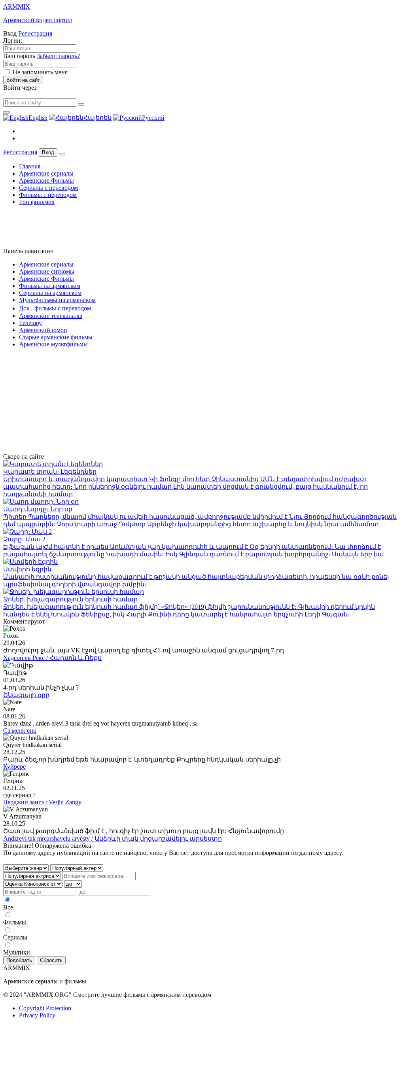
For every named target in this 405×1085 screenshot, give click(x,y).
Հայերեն (97, 117)
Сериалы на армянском (50, 292)
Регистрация (35, 33)
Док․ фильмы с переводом (55, 308)
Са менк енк (19, 730)
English (37, 117)
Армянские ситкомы (46, 271)
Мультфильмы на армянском (57, 300)
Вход (48, 152)
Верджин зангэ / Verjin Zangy (42, 802)
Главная (29, 166)
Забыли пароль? (58, 56)
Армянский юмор (43, 330)
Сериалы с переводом (48, 187)
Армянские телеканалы (50, 315)
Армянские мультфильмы (53, 344)
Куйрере (14, 766)
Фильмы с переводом (48, 194)
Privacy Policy (37, 1015)
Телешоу (30, 322)
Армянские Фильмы (46, 180)
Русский (153, 117)
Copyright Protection (45, 1008)
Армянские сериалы (46, 173)
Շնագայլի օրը (26, 695)
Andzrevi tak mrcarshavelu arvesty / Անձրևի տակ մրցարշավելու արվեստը (112, 838)
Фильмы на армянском (49, 285)
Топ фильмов (37, 201)
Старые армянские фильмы (56, 337)
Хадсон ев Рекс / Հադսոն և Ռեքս (52, 657)
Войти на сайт (23, 80)
